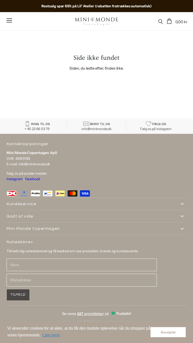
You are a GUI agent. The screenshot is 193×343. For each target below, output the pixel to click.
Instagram (15, 179)
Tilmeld (18, 294)
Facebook (32, 179)
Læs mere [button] (51, 335)
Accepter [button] (168, 332)
